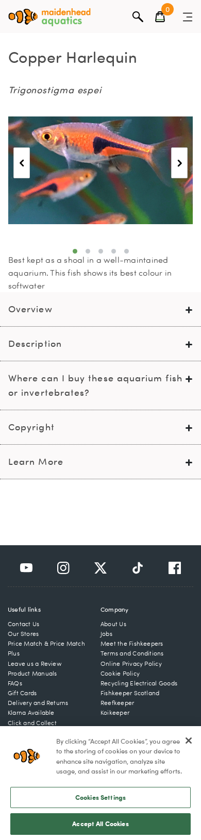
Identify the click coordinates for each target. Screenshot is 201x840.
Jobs (106, 633)
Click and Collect (32, 723)
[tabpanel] (100, 170)
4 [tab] (113, 251)
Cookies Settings (100, 797)
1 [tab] (75, 251)
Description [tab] (35, 343)
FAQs (15, 683)
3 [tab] (100, 251)
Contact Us (23, 624)
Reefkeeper (117, 703)
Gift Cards (22, 693)
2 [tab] (88, 251)
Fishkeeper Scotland (129, 693)
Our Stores (23, 633)
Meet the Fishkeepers (131, 643)
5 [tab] (126, 251)
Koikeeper (114, 712)
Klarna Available (31, 712)
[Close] (188, 740)
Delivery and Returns (38, 703)
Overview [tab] (30, 309)
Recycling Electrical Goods (138, 683)
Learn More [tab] (35, 461)
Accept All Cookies (100, 823)
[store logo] (49, 17)
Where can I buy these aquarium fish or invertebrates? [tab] (95, 385)
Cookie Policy (120, 673)
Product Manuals (32, 673)
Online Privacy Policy (131, 663)
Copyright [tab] (31, 427)
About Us (113, 624)
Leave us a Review (35, 663)
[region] (100, 783)
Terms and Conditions (132, 653)
